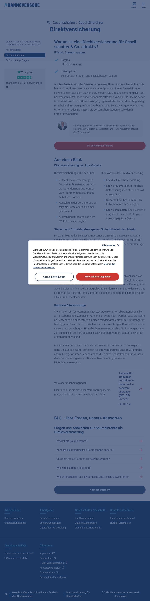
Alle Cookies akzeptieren (98, 276)
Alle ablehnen (108, 245)
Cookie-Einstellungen (54, 276)
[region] (76, 262)
